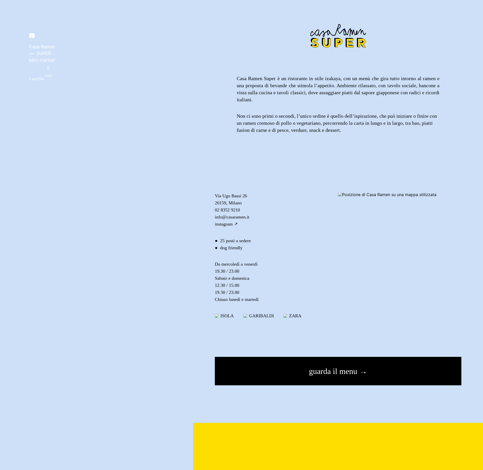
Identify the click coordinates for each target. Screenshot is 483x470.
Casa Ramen (42, 46)
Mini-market (42, 60)
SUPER (43, 53)
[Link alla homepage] (32, 36)
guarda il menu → (338, 371)
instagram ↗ (226, 224)
